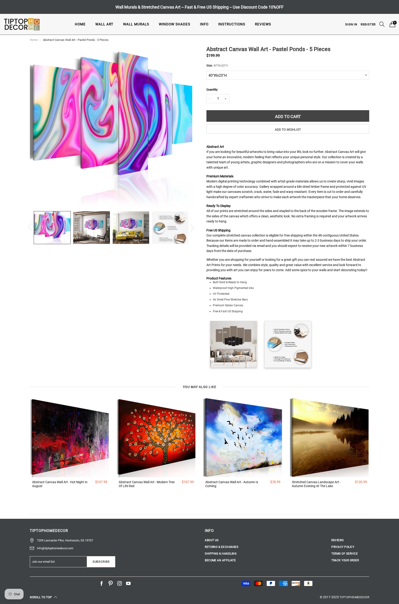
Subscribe (101, 561)
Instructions (231, 24)
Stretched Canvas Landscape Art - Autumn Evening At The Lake (316, 484)
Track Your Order (345, 560)
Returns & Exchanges (221, 547)
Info (204, 24)
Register (368, 24)
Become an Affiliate (220, 560)
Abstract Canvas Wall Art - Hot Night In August (60, 484)
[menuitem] (80, 24)
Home (80, 24)
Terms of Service (344, 553)
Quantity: (212, 89)
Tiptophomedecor (354, 597)
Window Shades (174, 24)
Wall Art (104, 24)
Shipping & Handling (220, 553)
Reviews (263, 24)
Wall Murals (136, 24)
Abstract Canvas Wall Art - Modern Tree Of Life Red (147, 484)
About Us (212, 540)
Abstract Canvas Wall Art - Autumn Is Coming (231, 484)
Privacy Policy (342, 547)
